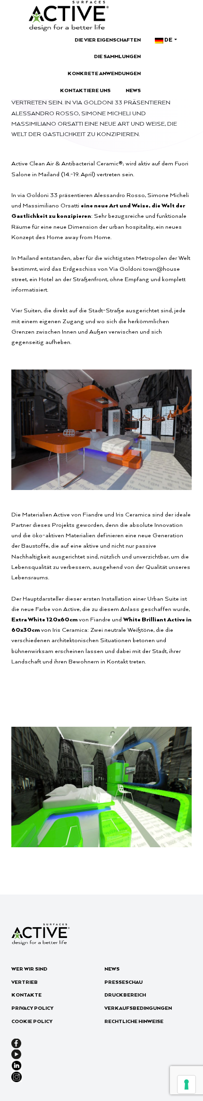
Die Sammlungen (117, 56)
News (133, 90)
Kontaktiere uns (85, 90)
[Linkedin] (16, 1064)
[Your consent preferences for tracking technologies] (186, 1084)
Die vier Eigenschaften (108, 39)
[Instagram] (16, 1075)
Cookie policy (31, 1021)
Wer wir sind (29, 968)
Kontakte (26, 994)
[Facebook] (16, 1042)
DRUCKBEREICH (125, 994)
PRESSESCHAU (123, 982)
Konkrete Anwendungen (104, 73)
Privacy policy (32, 1008)
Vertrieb (24, 982)
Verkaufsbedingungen (138, 1008)
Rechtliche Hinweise (133, 1021)
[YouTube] (16, 1053)
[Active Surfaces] (68, 16)
